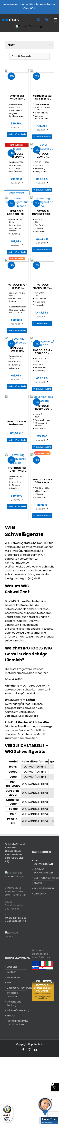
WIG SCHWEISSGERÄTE (43, 862)
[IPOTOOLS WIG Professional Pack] (17, 406)
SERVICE (11, 1015)
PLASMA (38, 883)
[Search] (38, 20)
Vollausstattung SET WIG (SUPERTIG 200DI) (42, 100)
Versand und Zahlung (14, 1003)
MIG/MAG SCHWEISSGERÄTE (43, 871)
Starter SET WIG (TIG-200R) (17, 98)
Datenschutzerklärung (16, 987)
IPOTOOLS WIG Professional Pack (16, 424)
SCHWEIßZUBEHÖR (43, 888)
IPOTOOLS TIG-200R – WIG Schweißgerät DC (42, 484)
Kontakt (11, 972)
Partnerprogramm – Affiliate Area (16, 1022)
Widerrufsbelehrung (16, 1010)
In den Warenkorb (17, 134)
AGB (9, 982)
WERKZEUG (40, 893)
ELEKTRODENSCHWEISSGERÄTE (43, 878)
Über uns (12, 966)
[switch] (7, 1119)
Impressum (13, 977)
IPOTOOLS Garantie (12, 994)
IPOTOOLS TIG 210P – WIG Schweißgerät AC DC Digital (16, 472)
